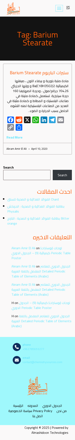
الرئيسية (18, 405)
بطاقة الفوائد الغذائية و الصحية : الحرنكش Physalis (35, 208)
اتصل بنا (37, 415)
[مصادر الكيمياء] (13, 8)
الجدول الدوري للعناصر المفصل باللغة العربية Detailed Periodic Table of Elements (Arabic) (40, 271)
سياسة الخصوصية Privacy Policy (30, 410)
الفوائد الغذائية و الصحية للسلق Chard (33, 199)
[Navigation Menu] (59, 8)
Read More (14, 137)
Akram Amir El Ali (23, 248)
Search (8, 167)
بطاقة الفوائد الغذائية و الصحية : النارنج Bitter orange (38, 220)
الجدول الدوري (52, 405)
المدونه (33, 405)
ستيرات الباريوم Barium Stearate (39, 73)
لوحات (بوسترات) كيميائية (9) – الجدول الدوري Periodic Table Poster (41, 253)
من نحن (61, 410)
